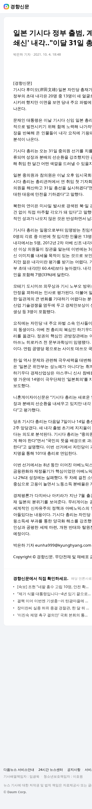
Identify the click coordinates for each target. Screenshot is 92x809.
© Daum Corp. (15, 792)
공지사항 (73, 769)
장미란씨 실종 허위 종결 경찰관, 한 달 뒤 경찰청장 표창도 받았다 (54, 608)
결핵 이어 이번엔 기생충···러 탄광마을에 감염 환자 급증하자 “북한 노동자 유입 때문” (54, 600)
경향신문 (19, 6)
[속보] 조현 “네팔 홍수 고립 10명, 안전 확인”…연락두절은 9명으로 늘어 (54, 586)
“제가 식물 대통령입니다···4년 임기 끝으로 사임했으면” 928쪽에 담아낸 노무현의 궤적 (54, 593)
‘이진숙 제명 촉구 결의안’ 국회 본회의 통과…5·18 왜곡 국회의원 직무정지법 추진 (54, 615)
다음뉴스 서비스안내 (19, 769)
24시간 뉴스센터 (50, 769)
